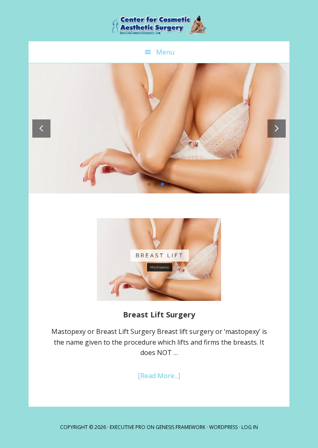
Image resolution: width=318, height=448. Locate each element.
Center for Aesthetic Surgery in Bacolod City (159, 20)
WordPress (223, 427)
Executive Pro (127, 427)
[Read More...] (171, 376)
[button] (276, 128)
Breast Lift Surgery (159, 314)
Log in (249, 427)
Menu (165, 52)
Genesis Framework (180, 427)
